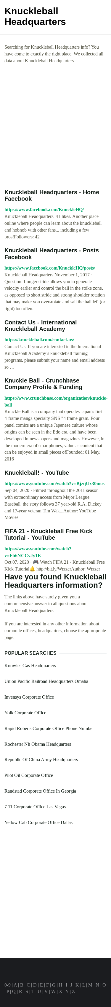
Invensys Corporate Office (29, 697)
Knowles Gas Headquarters (30, 665)
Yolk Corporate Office (25, 712)
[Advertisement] (55, 126)
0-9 (7, 984)
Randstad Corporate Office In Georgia (40, 791)
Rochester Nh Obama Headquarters (37, 744)
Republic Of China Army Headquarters (41, 759)
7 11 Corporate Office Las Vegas (35, 806)
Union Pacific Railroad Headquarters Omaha (46, 681)
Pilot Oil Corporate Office (28, 775)
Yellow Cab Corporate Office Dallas (38, 822)
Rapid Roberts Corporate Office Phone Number (49, 728)
